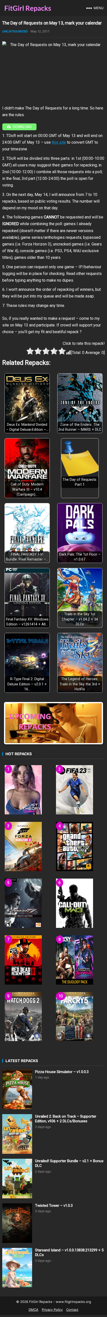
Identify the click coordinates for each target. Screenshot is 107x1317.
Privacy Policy (52, 1310)
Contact (72, 1310)
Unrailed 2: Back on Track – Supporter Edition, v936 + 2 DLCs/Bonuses (65, 1119)
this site (59, 142)
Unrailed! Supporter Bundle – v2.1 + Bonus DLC (69, 1163)
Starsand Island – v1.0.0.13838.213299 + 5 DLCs (69, 1252)
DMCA (33, 1310)
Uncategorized (15, 31)
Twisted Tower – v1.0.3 (54, 1205)
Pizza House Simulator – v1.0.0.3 (62, 1072)
